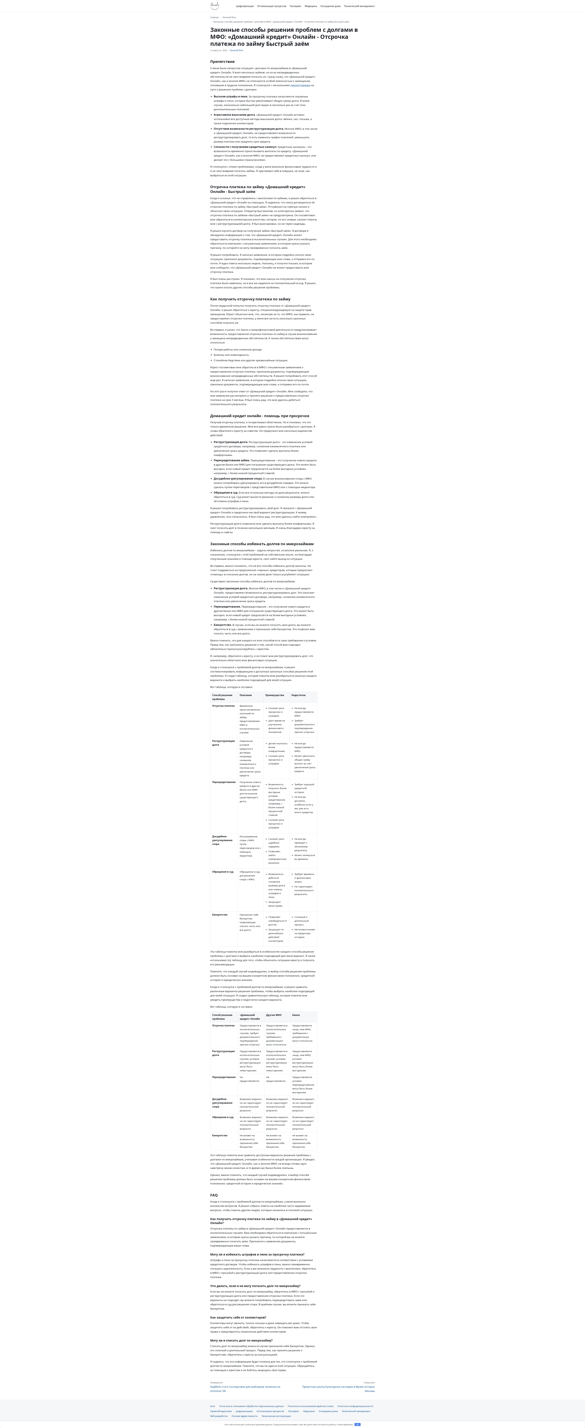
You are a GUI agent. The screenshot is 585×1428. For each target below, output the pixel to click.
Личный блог (229, 17)
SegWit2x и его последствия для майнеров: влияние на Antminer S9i (245, 1387)
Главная (214, 17)
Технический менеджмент (359, 6)
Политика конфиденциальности (355, 1406)
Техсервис (295, 6)
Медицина (311, 6)
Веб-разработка (219, 1415)
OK (357, 1424)
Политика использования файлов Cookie (310, 1406)
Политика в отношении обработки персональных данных (251, 1406)
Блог (212, 1406)
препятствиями (300, 85)
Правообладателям (221, 1411)
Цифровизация (245, 6)
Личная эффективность (245, 1415)
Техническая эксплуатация (276, 1415)
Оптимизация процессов (271, 6)
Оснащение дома (330, 6)
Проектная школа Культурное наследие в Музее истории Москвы (338, 1387)
